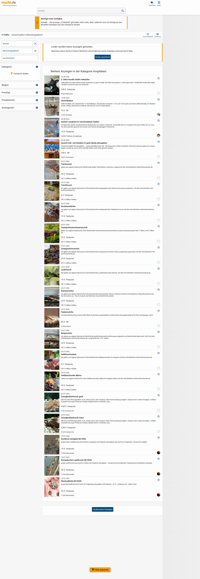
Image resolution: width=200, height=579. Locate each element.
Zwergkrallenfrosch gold (72, 396)
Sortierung (157, 36)
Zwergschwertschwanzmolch (74, 227)
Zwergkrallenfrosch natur (72, 418)
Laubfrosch (66, 270)
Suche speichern (148, 36)
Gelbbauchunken (68, 354)
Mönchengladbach (11, 51)
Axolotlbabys (67, 100)
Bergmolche (66, 333)
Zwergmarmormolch (70, 248)
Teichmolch (66, 164)
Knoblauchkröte (68, 206)
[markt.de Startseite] (9, 2)
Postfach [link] (152, 5)
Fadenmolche (67, 312)
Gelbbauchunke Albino (71, 375)
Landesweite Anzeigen (102, 509)
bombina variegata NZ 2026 (73, 439)
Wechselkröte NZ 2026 (71, 481)
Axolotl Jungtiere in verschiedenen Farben (80, 122)
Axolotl (6, 43)
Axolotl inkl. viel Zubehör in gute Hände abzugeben (84, 143)
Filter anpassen (101, 570)
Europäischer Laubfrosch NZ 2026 (76, 460)
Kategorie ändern (21, 73)
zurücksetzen (8, 58)
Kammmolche (67, 291)
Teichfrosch (66, 185)
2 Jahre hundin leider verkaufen (75, 79)
